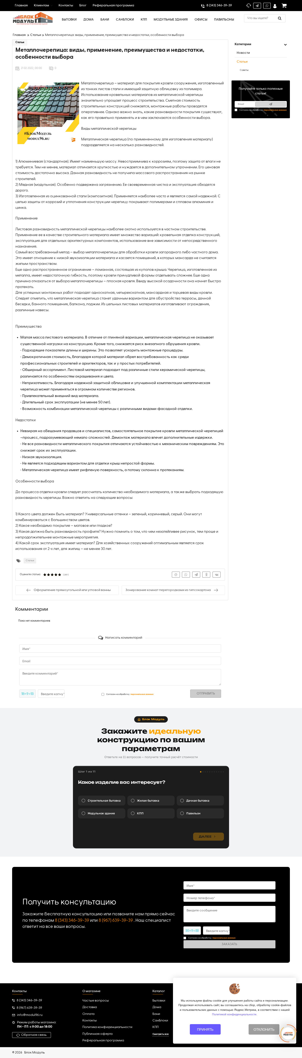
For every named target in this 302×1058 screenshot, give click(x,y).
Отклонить (264, 1030)
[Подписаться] (270, 104)
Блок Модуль (34, 1052)
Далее (205, 836)
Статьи (19, 42)
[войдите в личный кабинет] (275, 5)
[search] (279, 18)
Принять (205, 1030)
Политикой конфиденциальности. (234, 1014)
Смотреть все (160, 1034)
